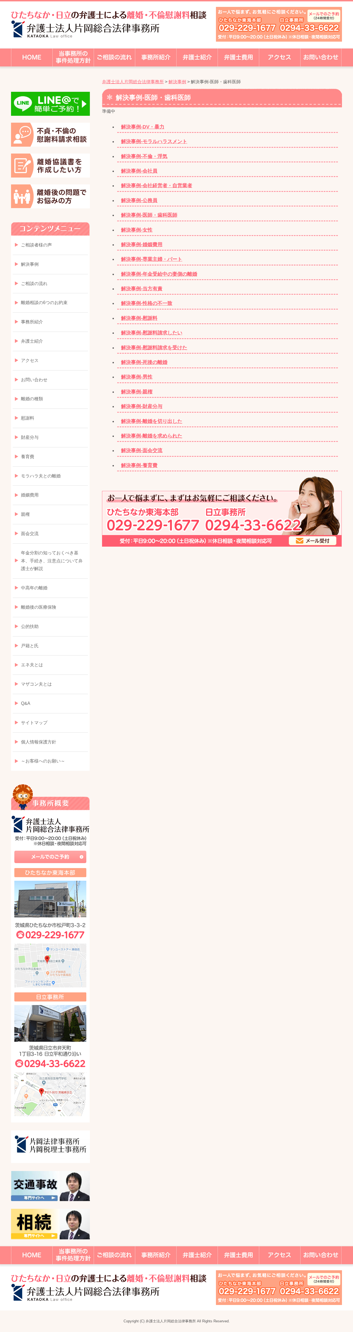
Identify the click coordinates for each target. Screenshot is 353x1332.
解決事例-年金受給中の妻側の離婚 (159, 274)
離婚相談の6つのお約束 (44, 302)
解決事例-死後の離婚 (144, 362)
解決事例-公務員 (139, 200)
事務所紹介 (32, 321)
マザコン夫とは (36, 684)
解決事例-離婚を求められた (151, 436)
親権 (25, 514)
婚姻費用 (30, 495)
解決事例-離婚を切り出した (151, 421)
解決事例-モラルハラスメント (154, 141)
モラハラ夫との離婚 (41, 476)
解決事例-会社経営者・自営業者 (156, 185)
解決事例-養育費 (139, 465)
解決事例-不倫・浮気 (144, 156)
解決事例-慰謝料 (139, 318)
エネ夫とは (32, 664)
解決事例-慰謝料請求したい (151, 332)
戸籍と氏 (30, 645)
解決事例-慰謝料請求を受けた (154, 347)
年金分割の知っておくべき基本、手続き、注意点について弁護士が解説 (52, 560)
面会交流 (30, 533)
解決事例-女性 (137, 230)
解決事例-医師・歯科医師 (149, 215)
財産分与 (30, 437)
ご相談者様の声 (36, 245)
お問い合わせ (34, 379)
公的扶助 (30, 626)
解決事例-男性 (137, 377)
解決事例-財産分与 (141, 406)
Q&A (25, 703)
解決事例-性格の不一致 (146, 303)
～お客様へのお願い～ (43, 761)
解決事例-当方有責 (141, 288)
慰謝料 (27, 418)
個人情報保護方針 (38, 742)
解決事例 (30, 264)
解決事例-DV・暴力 (142, 127)
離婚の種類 (32, 398)
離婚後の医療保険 (38, 607)
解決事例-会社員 (139, 171)
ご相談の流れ (34, 283)
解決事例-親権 (137, 391)
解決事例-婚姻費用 (141, 244)
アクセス (30, 360)
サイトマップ (34, 722)
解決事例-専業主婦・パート (151, 259)
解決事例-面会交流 (141, 450)
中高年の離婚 (34, 588)
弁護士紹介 (32, 341)
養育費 (27, 456)
